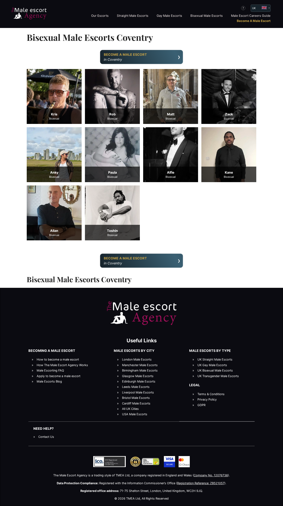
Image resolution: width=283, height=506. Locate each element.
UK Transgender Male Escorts (218, 376)
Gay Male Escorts (169, 16)
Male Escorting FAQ (50, 370)
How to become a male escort (58, 359)
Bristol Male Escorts (136, 397)
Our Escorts (100, 16)
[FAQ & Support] (243, 8)
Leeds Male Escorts (136, 387)
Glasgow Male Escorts (138, 376)
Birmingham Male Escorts (140, 370)
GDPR (201, 405)
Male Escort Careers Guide (251, 16)
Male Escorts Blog (49, 381)
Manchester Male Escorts (140, 365)
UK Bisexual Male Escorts (215, 370)
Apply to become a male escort (58, 376)
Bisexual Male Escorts (206, 16)
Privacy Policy (207, 399)
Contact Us (46, 436)
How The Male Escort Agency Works (62, 365)
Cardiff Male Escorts (136, 403)
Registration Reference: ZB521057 (200, 483)
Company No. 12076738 (211, 475)
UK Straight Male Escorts (214, 359)
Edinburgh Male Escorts (138, 381)
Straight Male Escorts (132, 16)
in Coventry (125, 57)
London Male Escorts (137, 359)
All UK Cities (130, 408)
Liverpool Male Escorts (138, 392)
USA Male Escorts (134, 414)
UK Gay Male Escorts (212, 365)
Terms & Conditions (211, 394)
